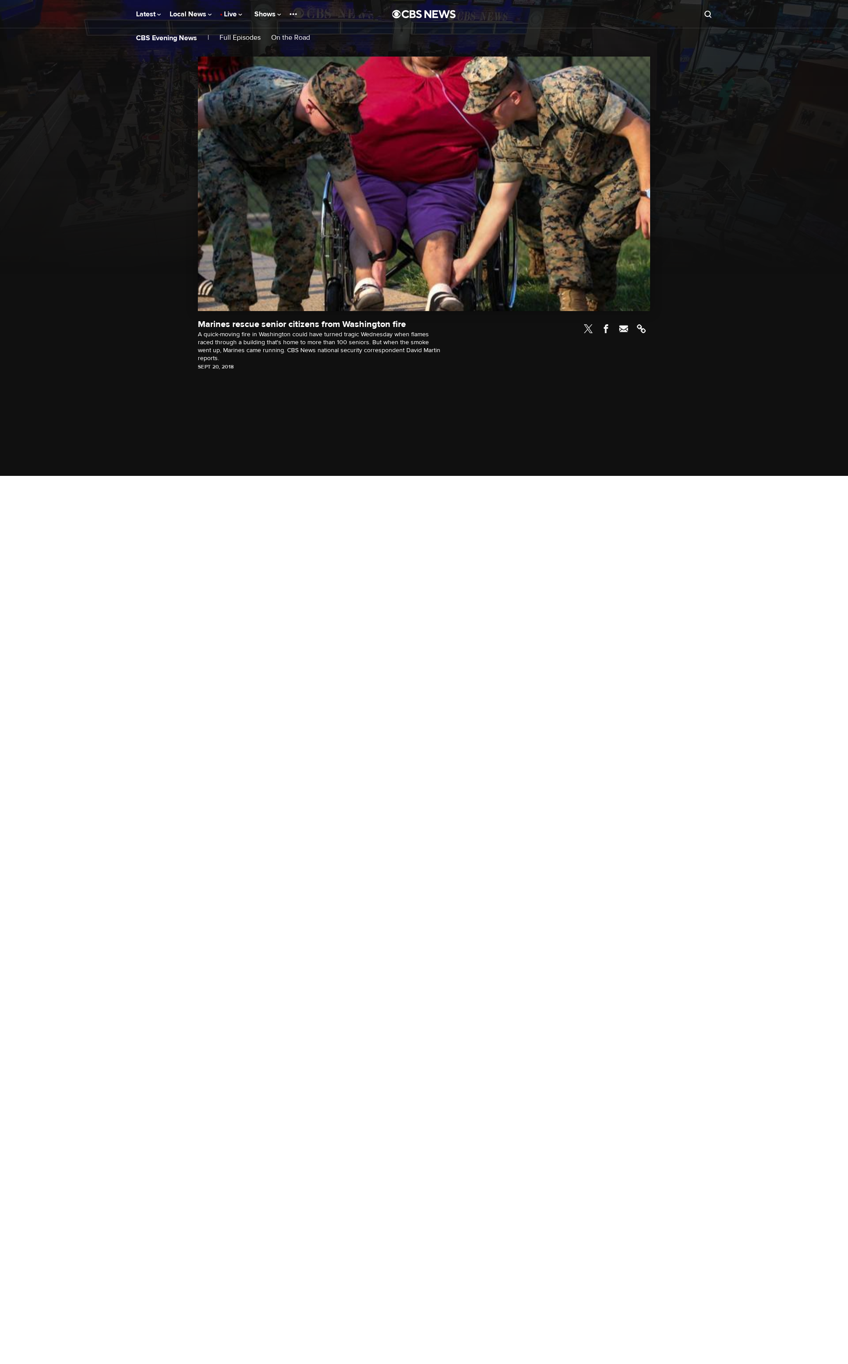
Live (231, 14)
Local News (189, 14)
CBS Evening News (166, 38)
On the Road (290, 38)
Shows (265, 14)
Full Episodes (240, 38)
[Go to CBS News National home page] (424, 14)
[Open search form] (708, 14)
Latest (146, 14)
